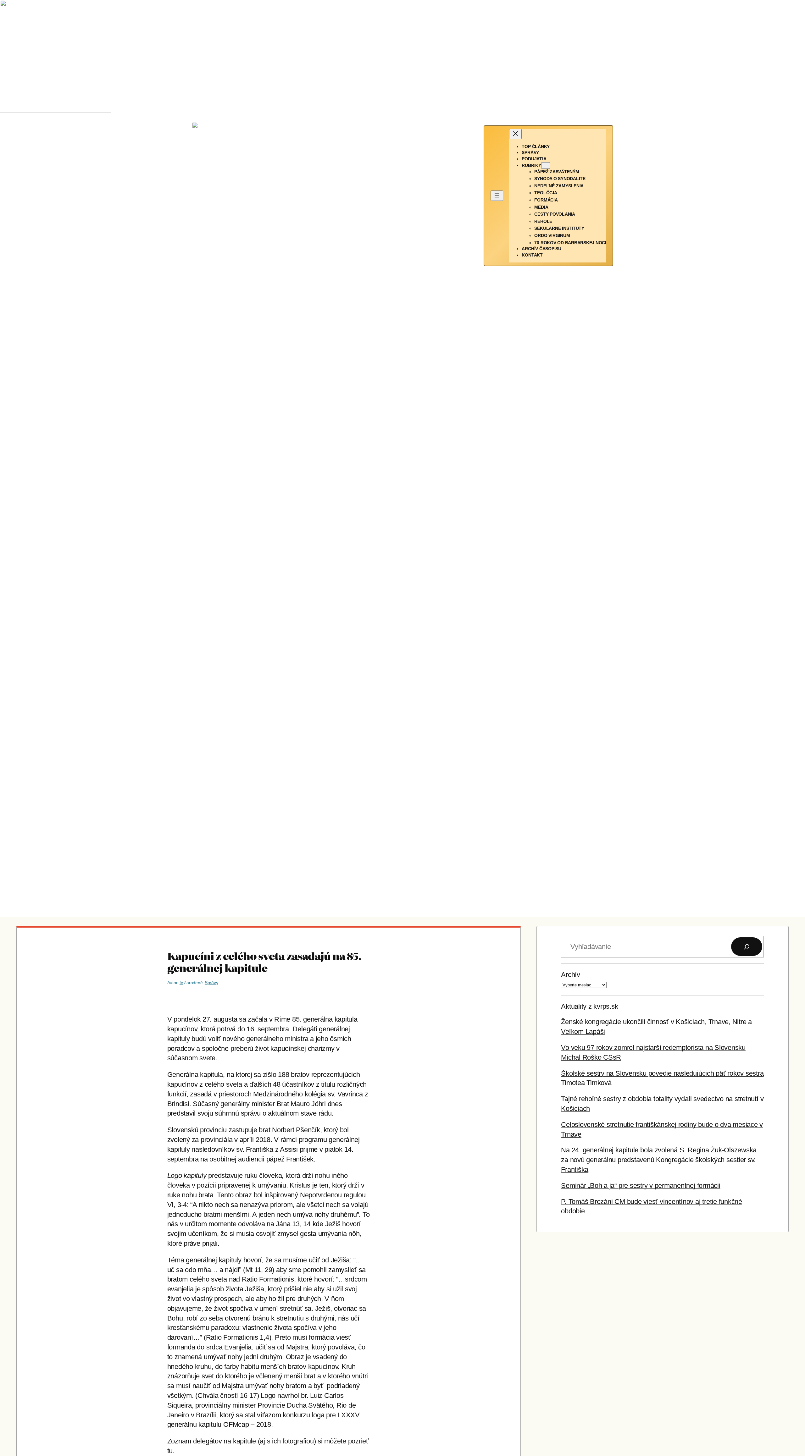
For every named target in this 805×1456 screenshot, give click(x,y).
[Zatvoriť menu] (515, 134)
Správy (211, 982)
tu (170, 1451)
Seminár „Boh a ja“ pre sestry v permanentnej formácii (640, 1185)
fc (181, 982)
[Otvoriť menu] (497, 195)
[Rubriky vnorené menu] (545, 165)
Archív (570, 975)
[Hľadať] (747, 946)
